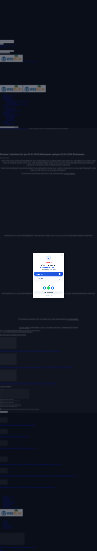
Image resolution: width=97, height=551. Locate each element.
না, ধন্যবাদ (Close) (48, 295)
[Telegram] (44, 288)
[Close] (62, 255)
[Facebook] (52, 288)
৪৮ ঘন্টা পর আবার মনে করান (48, 292)
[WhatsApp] (48, 288)
